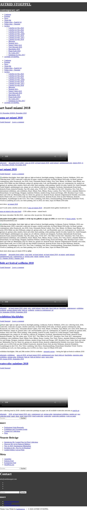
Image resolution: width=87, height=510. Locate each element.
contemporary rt (18, 256)
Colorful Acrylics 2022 (16, 30)
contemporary (71, 308)
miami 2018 (77, 163)
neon (43, 357)
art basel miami (38, 254)
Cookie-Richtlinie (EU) (12, 505)
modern (41, 256)
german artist (29, 256)
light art (24, 310)
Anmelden (7, 459)
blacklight (62, 308)
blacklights (68, 355)
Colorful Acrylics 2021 (16, 32)
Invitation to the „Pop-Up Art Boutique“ (17, 448)
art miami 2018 (8, 169)
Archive (7, 26)
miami (36, 256)
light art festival (35, 357)
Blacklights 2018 (14, 49)
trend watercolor (37, 416)
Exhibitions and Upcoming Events (15, 429)
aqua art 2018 (29, 163)
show (17, 416)
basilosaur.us (20, 509)
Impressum (8, 503)
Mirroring (11, 41)
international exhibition (61, 414)
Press (6, 433)
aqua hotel (28, 254)
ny (82, 163)
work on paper (71, 416)
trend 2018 (27, 416)
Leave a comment (18, 122)
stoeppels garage (49, 351)
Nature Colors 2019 (15, 45)
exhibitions (11, 355)
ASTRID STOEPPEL (15, 4)
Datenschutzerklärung (11, 501)
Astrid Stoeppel (5, 122)
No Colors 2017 (13, 53)
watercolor (47, 416)
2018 (10, 414)
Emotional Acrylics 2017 (16, 55)
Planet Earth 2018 (14, 51)
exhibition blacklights (11, 316)
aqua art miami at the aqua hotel (10, 211)
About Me (7, 20)
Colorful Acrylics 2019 (16, 36)
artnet (25, 308)
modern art (73, 414)
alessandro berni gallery (16, 163)
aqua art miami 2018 (11, 117)
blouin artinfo (71, 219)
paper (13, 416)
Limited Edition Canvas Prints (14, 450)
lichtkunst (20, 357)
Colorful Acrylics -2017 (16, 37)
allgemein (3, 163)
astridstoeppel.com (66, 163)
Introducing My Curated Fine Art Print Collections (21, 442)
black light (44, 308)
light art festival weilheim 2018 (17, 263)
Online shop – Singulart (12, 24)
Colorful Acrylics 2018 (16, 39)
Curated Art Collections (12, 431)
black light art (53, 308)
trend (21, 416)
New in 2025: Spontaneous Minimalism (17, 446)
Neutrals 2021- (13, 43)
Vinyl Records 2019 (15, 47)
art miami (62, 254)
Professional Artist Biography (14, 427)
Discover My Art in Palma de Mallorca (17, 444)
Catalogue (7, 14)
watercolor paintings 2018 (14, 363)
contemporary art (37, 414)
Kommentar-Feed (10, 463)
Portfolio (7, 16)
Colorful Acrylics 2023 (16, 28)
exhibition (3, 357)
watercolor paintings (58, 416)
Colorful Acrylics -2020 (16, 34)
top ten (47, 256)
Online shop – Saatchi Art (13, 22)
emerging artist (78, 355)
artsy (29, 308)
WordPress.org (9, 465)
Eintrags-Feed (9, 461)
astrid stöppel (54, 163)
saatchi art (75, 410)
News (6, 18)
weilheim (31, 310)
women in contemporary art (44, 310)
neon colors (49, 357)
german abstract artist (14, 310)
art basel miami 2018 (42, 163)
